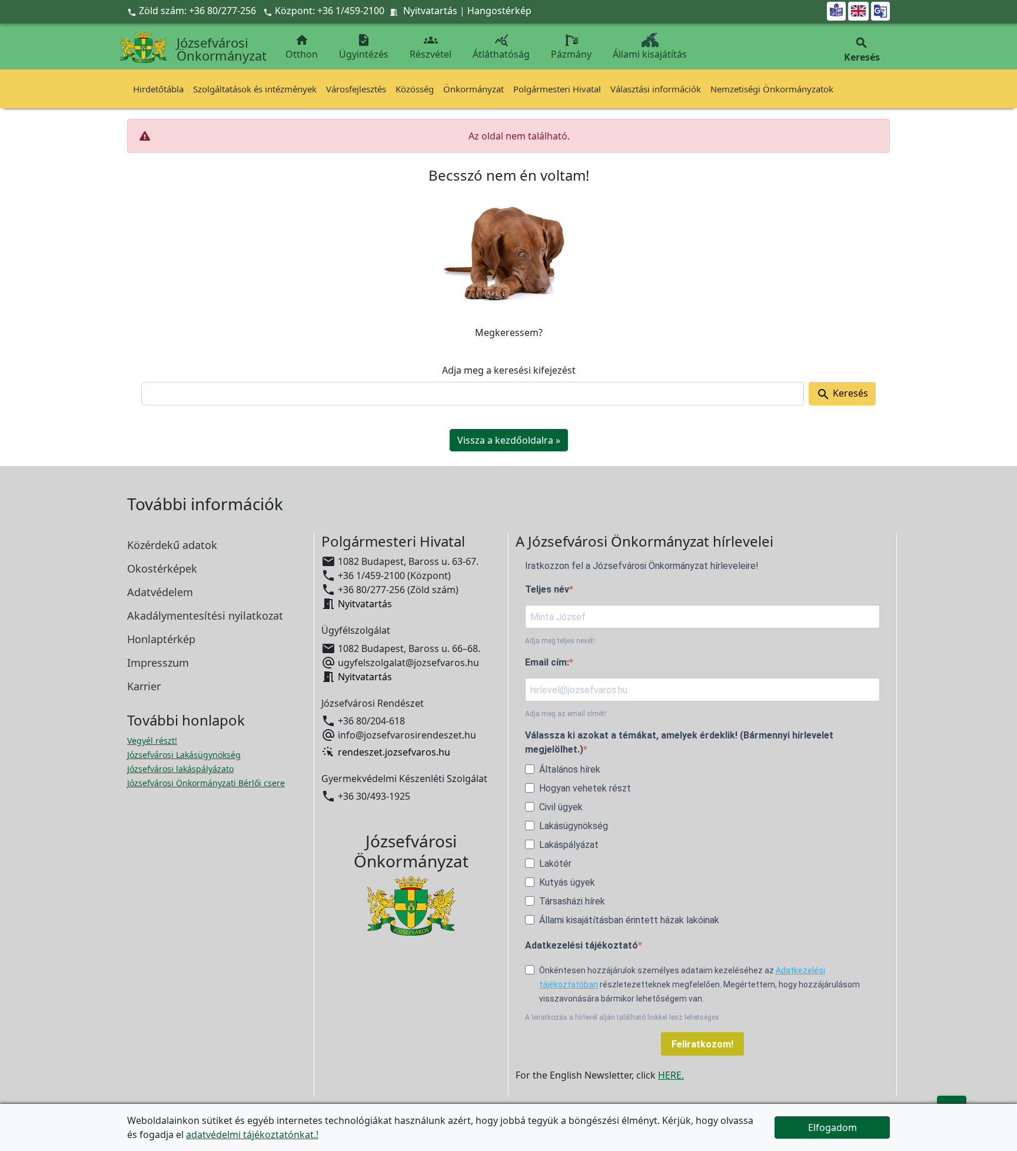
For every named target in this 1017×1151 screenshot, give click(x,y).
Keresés (842, 394)
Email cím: (547, 662)
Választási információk (655, 89)
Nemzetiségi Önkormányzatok (771, 89)
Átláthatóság (501, 47)
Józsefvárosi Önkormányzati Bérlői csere (206, 783)
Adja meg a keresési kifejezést (509, 370)
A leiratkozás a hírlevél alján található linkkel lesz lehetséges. (623, 1017)
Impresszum (158, 663)
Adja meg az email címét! (565, 714)
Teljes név (547, 589)
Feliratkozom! (702, 1044)
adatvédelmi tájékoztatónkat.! (252, 1134)
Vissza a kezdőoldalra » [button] (508, 440)
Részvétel (430, 47)
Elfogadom (832, 1127)
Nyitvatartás (430, 10)
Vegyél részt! (152, 740)
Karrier (144, 686)
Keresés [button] (862, 50)
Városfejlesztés (356, 89)
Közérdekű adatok (172, 545)
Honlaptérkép (161, 639)
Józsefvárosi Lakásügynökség (184, 754)
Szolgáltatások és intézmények (255, 89)
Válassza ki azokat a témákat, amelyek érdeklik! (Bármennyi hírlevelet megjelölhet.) (679, 742)
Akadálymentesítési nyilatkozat (205, 615)
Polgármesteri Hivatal (557, 89)
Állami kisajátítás (650, 54)
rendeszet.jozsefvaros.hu (394, 752)
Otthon (301, 47)
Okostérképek (162, 568)
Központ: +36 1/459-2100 (329, 10)
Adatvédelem (160, 592)
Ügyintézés (363, 47)
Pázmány (571, 54)
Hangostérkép (499, 10)
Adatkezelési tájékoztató (581, 945)
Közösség (415, 89)
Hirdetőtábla (158, 89)
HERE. (671, 1075)
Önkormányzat (473, 89)
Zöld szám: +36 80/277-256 (192, 10)
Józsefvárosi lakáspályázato (180, 768)
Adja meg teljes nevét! (560, 641)
